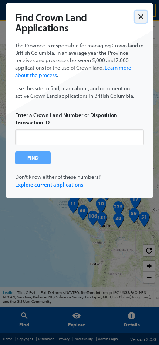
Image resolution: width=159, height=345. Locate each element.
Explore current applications (49, 184)
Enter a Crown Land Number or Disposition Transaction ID (66, 118)
